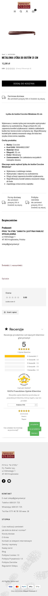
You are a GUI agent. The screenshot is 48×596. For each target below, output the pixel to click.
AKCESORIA (11, 54)
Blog (4, 551)
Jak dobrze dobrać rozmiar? (14, 530)
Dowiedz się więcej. (15, 205)
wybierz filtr (20, 405)
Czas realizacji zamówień (12, 526)
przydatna (34, 424)
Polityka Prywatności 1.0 (12, 559)
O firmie (5, 537)
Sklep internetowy (23, 591)
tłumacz (34, 433)
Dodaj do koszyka (24, 83)
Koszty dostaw (8, 534)
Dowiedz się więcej (38, 99)
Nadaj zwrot (7, 548)
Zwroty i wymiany (9, 544)
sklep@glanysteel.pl (10, 244)
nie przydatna (34, 429)
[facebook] (3, 481)
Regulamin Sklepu (10, 566)
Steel (3, 54)
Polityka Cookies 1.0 (10, 555)
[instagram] (9, 481)
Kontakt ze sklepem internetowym (17, 541)
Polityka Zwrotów (9, 562)
